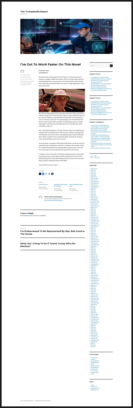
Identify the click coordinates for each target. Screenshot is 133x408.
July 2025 (93, 189)
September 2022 (95, 244)
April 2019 (93, 311)
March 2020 (94, 293)
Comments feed (95, 388)
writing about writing (25, 84)
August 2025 (94, 188)
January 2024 (94, 219)
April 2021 (93, 272)
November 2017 (94, 337)
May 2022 (93, 251)
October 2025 (94, 185)
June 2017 (93, 345)
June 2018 (93, 327)
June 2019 (93, 308)
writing (30, 82)
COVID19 (93, 359)
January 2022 (94, 257)
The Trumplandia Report (34, 11)
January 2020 (94, 296)
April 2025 (93, 194)
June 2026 (93, 172)
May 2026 (93, 173)
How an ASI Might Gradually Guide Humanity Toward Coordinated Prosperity (100, 140)
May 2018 (93, 329)
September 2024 (95, 206)
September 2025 (95, 186)
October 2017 (94, 338)
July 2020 (93, 286)
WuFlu (92, 374)
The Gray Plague (95, 366)
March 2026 (94, 176)
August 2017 (94, 342)
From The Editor (24, 79)
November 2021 (95, 261)
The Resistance (95, 367)
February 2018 (94, 333)
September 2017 (95, 340)
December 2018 (95, 317)
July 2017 (93, 343)
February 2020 (94, 295)
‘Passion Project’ (43, 184)
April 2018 (93, 330)
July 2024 (93, 209)
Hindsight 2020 (95, 362)
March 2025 (94, 196)
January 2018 (94, 335)
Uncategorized (94, 372)
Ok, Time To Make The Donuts (98, 87)
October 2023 (94, 223)
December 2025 (95, 181)
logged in (31, 215)
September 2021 (95, 264)
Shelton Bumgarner (25, 74)
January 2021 (94, 277)
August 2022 (94, 246)
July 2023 (93, 228)
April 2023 (93, 233)
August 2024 (94, 207)
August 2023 (94, 227)
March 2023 (94, 235)
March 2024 (94, 215)
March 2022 (94, 254)
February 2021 (94, 275)
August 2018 (94, 324)
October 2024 (94, 204)
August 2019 (94, 304)
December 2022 (95, 240)
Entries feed (94, 386)
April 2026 (93, 175)
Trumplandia (94, 369)
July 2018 (93, 325)
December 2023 (95, 220)
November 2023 (95, 222)
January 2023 (94, 238)
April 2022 (93, 253)
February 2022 (94, 256)
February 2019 (94, 314)
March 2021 (94, 274)
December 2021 (95, 259)
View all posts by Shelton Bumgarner (53, 200)
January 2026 (94, 180)
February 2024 (94, 217)
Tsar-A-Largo (94, 370)
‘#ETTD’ (109, 148)
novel (30, 81)
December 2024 (95, 201)
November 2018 (95, 319)
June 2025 (93, 191)
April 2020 (93, 291)
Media (30, 79)
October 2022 (94, 243)
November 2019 (95, 299)
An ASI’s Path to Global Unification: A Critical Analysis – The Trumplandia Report (100, 127)
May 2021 (93, 270)
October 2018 (94, 320)
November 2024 (95, 202)
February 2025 (94, 197)
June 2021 (93, 269)
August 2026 (94, 168)
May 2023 (93, 231)
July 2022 (93, 248)
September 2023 (95, 225)
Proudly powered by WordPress (42, 400)
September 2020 (95, 283)
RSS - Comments (95, 157)
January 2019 (94, 316)
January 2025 (94, 199)
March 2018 (94, 332)
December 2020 (95, 278)
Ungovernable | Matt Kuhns (98, 148)
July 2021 (93, 267)
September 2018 (95, 322)
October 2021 (94, 262)
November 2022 (95, 241)
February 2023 (94, 236)
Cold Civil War (94, 357)
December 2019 (95, 298)
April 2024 (93, 214)
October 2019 (94, 301)
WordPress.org (94, 390)
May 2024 (93, 212)
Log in (92, 385)
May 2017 (93, 346)
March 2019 (94, 312)
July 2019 (93, 306)
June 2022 (93, 249)
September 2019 (95, 303)
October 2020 (94, 282)
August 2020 (94, 285)
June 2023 (93, 230)
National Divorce (24, 81)
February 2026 (94, 178)
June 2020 (93, 288)
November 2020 (95, 280)
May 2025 (93, 193)
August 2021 (94, 265)
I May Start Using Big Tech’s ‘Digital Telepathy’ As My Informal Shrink (101, 145)
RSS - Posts (94, 156)
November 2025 (95, 183)
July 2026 (93, 170)
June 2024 (93, 210)
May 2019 (93, 309)
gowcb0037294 (95, 143)
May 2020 (93, 290)
